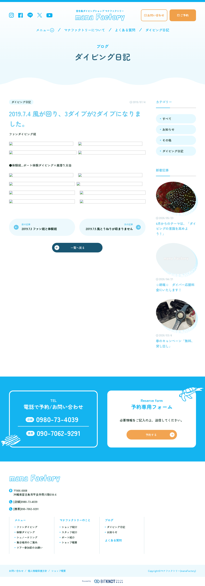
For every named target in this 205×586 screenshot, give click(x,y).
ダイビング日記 (157, 29)
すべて (166, 119)
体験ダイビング (26, 532)
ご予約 (184, 15)
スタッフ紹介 (69, 532)
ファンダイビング (27, 527)
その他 (166, 140)
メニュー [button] (43, 29)
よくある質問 (125, 29)
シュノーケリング (27, 537)
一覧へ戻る (78, 248)
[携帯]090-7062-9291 (26, 509)
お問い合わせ (155, 15)
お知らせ (168, 129)
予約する (151, 435)
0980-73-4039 (57, 419)
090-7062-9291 (58, 433)
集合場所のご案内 (27, 542)
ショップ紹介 (69, 527)
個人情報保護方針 (37, 570)
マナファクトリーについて (84, 29)
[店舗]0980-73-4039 (25, 502)
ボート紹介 (68, 537)
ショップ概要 (69, 542)
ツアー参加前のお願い (30, 547)
